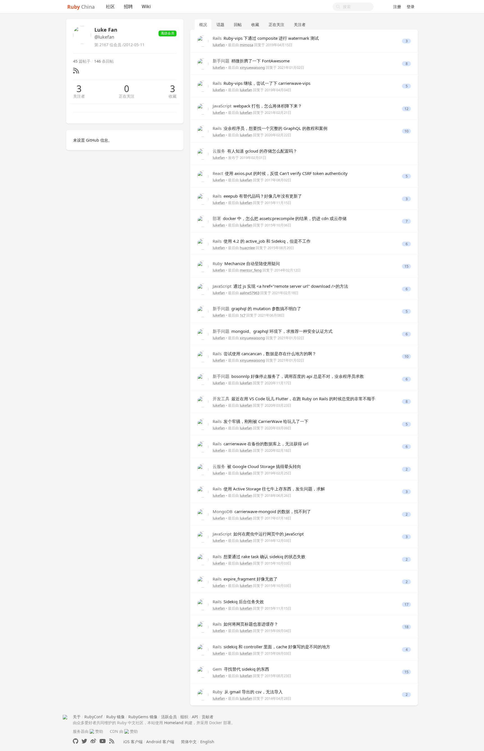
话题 (220, 24)
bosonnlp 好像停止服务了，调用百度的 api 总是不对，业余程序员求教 (288, 376)
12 (406, 108)
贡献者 (207, 716)
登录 (411, 6)
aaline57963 (249, 292)
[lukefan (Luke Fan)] (202, 40)
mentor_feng (251, 270)
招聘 (128, 6)
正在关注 (126, 96)
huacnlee (247, 247)
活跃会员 (169, 716)
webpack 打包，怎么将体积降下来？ (257, 106)
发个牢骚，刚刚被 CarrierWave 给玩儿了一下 (260, 421)
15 (406, 266)
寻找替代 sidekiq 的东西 (241, 669)
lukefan (219, 44)
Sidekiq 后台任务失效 (238, 601)
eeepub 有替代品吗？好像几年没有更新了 (257, 196)
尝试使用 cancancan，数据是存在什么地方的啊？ (264, 353)
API (195, 716)
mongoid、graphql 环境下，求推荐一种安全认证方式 (272, 331)
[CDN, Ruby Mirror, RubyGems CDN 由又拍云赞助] (126, 731)
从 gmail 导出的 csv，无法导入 (248, 691)
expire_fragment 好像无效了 (245, 579)
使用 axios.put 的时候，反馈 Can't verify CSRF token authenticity (280, 173)
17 (406, 604)
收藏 (172, 96)
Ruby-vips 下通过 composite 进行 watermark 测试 (266, 38)
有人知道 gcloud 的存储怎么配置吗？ (255, 151)
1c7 (242, 315)
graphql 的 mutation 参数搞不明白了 (257, 308)
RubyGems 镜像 (142, 716)
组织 (184, 716)
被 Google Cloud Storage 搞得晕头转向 (257, 466)
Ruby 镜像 (115, 716)
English (207, 741)
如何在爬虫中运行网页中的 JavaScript (258, 534)
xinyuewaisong (252, 67)
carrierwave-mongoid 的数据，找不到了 (262, 511)
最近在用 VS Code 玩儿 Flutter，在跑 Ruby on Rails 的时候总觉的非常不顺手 (294, 398)
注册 (397, 6)
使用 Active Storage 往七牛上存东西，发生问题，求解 (269, 489)
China (81, 6)
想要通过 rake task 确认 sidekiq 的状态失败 (259, 556)
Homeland (173, 722)
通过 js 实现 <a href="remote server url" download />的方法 (280, 286)
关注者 (79, 96)
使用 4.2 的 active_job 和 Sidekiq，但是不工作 (262, 241)
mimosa (246, 44)
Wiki (146, 6)
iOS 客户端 (133, 741)
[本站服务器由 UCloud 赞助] (92, 731)
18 (406, 626)
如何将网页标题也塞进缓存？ (245, 624)
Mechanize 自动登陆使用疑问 (246, 263)
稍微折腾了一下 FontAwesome (251, 61)
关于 (77, 716)
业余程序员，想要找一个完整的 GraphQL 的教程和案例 (270, 128)
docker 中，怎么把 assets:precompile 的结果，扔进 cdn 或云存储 (279, 218)
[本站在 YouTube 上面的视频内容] (102, 741)
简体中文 (189, 741)
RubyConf (93, 716)
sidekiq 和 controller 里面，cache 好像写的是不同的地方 (271, 646)
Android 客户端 (160, 741)
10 (406, 131)
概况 (203, 24)
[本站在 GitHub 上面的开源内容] (75, 741)
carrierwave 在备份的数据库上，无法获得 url (260, 443)
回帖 (238, 24)
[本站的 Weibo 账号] (93, 741)
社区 (110, 6)
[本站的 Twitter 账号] (84, 741)
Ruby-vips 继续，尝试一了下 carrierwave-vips (261, 83)
